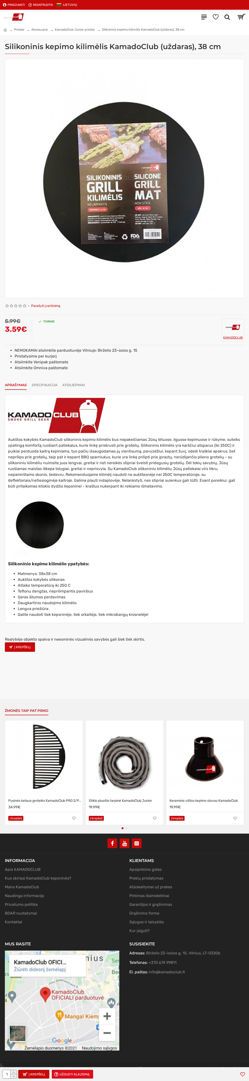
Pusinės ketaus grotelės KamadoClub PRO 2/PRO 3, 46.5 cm (44, 801)
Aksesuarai (39, 29)
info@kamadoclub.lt (167, 972)
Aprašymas (16, 385)
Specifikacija (44, 385)
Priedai (19, 29)
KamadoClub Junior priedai (75, 29)
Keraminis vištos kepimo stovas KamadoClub (203, 801)
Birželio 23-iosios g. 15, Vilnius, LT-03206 (183, 953)
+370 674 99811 (163, 962)
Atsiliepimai (73, 385)
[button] (123, 828)
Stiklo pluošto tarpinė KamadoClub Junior (120, 801)
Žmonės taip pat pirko (26, 711)
